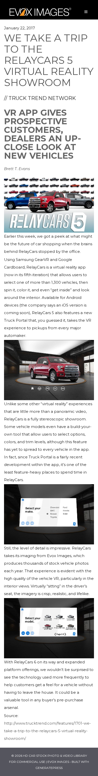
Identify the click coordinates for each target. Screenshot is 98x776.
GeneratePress (49, 768)
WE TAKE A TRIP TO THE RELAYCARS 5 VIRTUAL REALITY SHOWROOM (48, 60)
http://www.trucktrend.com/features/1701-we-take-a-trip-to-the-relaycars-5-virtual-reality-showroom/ (47, 731)
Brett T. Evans (17, 168)
